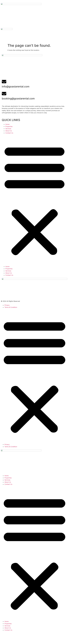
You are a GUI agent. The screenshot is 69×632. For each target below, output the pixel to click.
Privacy (7, 305)
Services (8, 128)
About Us (8, 131)
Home (7, 124)
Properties (8, 126)
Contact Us (9, 133)
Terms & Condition (10, 307)
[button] (34, 199)
